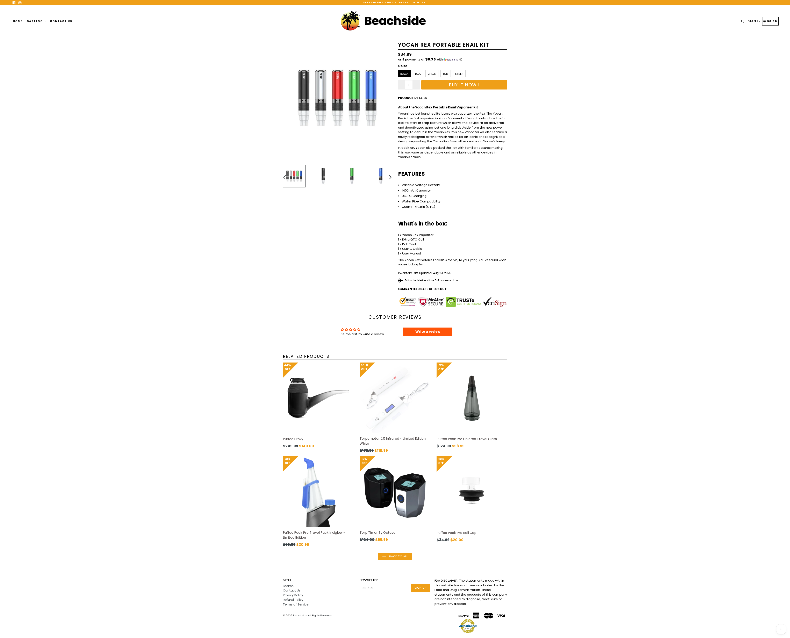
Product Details (412, 98)
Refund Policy (293, 599)
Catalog (35, 21)
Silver (459, 74)
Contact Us (61, 21)
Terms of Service (296, 604)
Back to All (398, 556)
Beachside (300, 615)
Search (288, 586)
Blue (418, 74)
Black (404, 74)
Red (445, 74)
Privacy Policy (293, 595)
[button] (452, 59)
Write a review (427, 331)
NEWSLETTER (369, 580)
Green (432, 74)
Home (18, 21)
